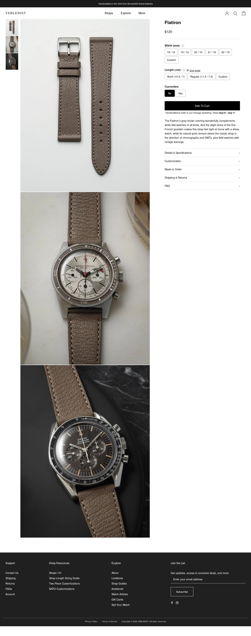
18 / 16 (171, 52)
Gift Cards (117, 599)
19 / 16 (185, 52)
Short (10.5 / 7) (176, 76)
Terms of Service (109, 621)
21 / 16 (212, 52)
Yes (180, 93)
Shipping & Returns (176, 177)
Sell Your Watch (121, 605)
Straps (109, 13)
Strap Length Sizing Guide (64, 578)
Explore (126, 13)
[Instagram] (177, 602)
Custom (171, 60)
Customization (173, 161)
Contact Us (12, 573)
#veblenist (117, 589)
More (142, 13)
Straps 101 (55, 573)
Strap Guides (119, 583)
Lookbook (117, 578)
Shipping (11, 578)
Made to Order (173, 169)
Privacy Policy (91, 621)
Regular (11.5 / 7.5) (201, 76)
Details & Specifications (178, 152)
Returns (10, 583)
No (169, 93)
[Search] (235, 13)
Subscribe (182, 592)
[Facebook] (172, 602)
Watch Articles (120, 594)
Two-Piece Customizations (64, 583)
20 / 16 (198, 52)
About (115, 573)
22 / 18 (225, 52)
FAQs (9, 589)
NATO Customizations (61, 589)
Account (10, 594)
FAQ (167, 186)
